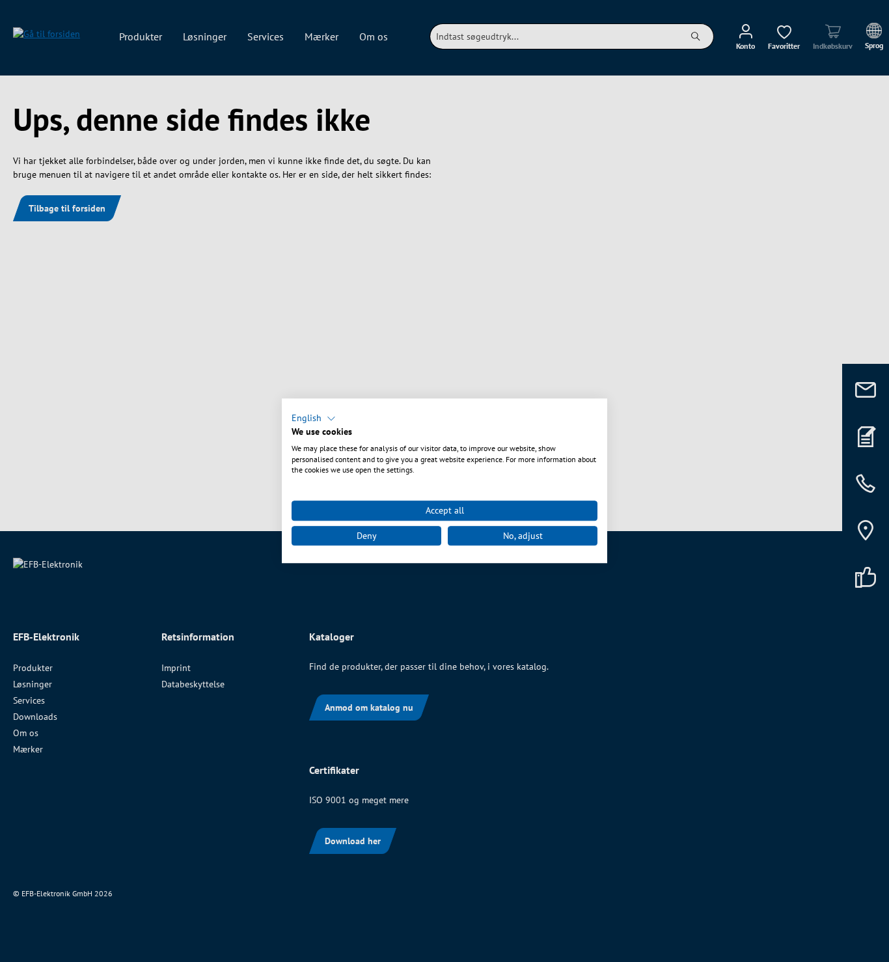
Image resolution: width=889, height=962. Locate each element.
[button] (314, 418)
